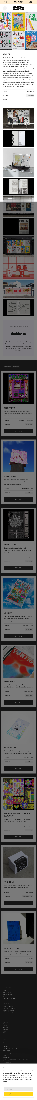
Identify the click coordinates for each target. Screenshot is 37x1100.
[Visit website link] (33, 99)
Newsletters (6, 1057)
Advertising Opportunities (10, 1053)
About (4, 1043)
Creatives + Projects (9, 1008)
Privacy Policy (7, 1050)
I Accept (8, 1093)
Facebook (6, 1029)
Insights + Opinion (8, 1006)
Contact (5, 1046)
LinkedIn (5, 1025)
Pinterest (5, 1032)
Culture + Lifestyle (8, 1012)
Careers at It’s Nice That (10, 1048)
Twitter (5, 1031)
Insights (5, 1055)
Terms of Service (8, 1052)
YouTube (5, 1027)
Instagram (6, 1022)
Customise (9, 1089)
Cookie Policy (7, 1062)
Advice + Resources (9, 1010)
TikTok (5, 1023)
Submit (5, 1044)
